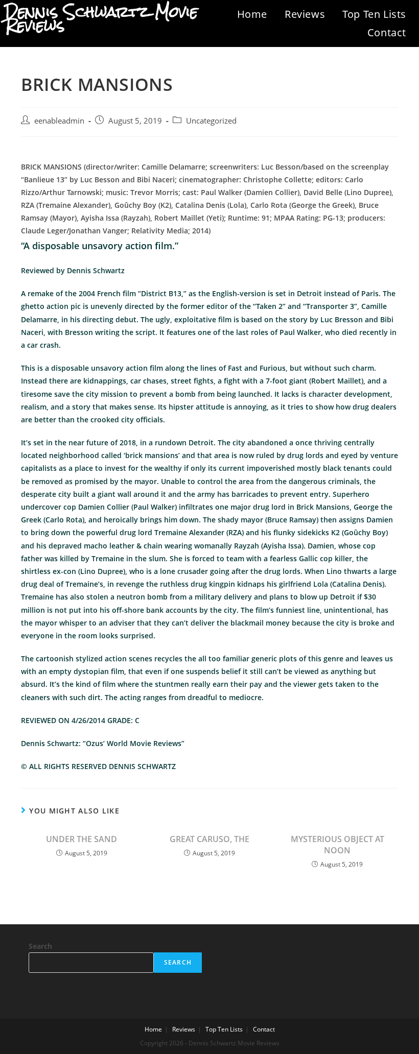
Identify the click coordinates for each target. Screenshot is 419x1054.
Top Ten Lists (374, 14)
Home (252, 14)
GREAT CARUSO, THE (209, 839)
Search (40, 946)
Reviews (305, 14)
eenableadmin (59, 121)
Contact (386, 32)
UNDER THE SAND (81, 839)
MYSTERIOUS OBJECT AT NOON (337, 844)
